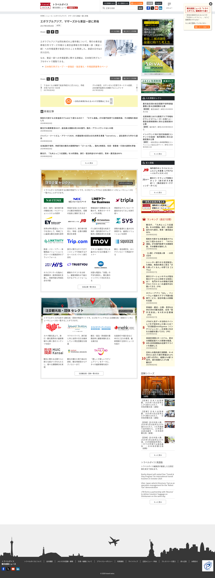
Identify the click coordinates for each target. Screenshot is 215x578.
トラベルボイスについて (33, 561)
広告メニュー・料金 (150, 561)
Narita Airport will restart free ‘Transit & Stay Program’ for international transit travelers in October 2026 (157, 476)
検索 (140, 8)
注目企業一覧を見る (89, 287)
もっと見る (89, 163)
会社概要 (49, 561)
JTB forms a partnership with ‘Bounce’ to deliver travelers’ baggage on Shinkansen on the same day (157, 493)
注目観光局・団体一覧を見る (89, 373)
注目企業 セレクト (58, 182)
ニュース (49, 16)
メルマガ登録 (137, 3)
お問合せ (194, 561)
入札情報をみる (109, 3)
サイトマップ (133, 561)
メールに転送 (115, 31)
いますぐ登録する (203, 27)
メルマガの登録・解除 (65, 561)
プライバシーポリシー (105, 561)
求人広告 (183, 561)
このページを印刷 (130, 31)
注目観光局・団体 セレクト (64, 310)
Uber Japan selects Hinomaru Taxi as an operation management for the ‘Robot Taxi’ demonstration (158, 485)
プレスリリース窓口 (169, 561)
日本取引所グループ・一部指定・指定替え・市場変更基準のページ (76, 66)
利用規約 (120, 561)
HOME (42, 16)
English (158, 3)
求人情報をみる (122, 3)
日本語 (149, 3)
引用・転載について (85, 561)
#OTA (58, 25)
